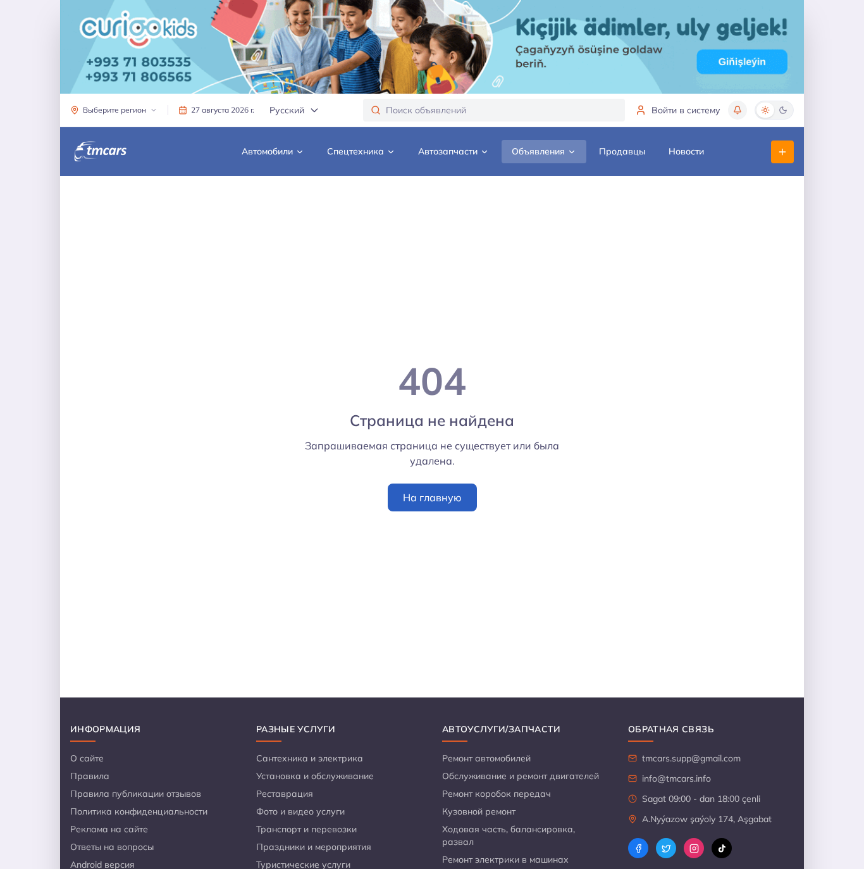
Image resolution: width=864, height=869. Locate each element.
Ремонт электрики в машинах (505, 859)
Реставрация (284, 793)
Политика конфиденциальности (138, 811)
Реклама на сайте (109, 829)
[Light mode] (765, 110)
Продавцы (622, 151)
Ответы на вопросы (112, 847)
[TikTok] (722, 848)
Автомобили (267, 151)
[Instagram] (694, 848)
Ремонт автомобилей (486, 758)
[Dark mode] (783, 110)
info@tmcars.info (676, 778)
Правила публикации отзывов (135, 793)
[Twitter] (666, 848)
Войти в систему (685, 110)
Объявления (538, 151)
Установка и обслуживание (315, 776)
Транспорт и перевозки (306, 829)
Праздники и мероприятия (313, 847)
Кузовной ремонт (478, 811)
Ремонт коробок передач (496, 793)
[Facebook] (638, 848)
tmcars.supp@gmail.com (691, 758)
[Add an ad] (782, 152)
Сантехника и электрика (309, 758)
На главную (432, 497)
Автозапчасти (448, 151)
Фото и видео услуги (300, 811)
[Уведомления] (737, 110)
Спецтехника (355, 151)
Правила (89, 776)
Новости (686, 151)
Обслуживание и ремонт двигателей (520, 776)
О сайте (87, 758)
